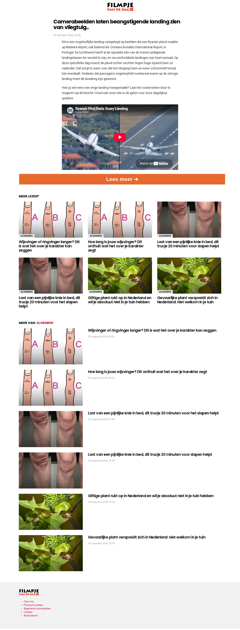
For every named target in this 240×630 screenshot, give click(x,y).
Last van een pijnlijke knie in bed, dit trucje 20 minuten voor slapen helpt (188, 244)
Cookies (28, 612)
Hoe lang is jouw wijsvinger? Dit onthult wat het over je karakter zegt (116, 246)
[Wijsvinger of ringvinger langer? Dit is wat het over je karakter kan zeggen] (51, 220)
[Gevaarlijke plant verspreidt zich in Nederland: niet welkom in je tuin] (189, 276)
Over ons (29, 601)
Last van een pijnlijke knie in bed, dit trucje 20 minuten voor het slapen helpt (49, 302)
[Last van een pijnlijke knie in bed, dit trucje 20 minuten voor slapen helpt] (189, 220)
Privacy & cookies (33, 605)
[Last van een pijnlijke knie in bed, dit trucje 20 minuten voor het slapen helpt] (51, 276)
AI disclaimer (31, 615)
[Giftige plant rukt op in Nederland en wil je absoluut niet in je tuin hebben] (120, 276)
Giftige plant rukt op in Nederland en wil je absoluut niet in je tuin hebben (119, 300)
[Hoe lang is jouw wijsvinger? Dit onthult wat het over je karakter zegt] (120, 220)
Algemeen (27, 235)
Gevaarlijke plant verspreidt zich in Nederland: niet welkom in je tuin (187, 300)
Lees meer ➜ (122, 179)
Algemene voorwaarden (37, 608)
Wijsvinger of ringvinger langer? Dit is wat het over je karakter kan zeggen (49, 246)
